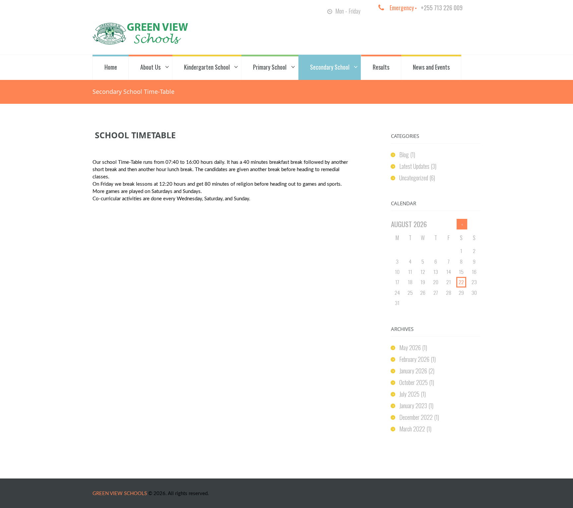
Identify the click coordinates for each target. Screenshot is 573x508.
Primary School (269, 67)
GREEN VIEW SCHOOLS (120, 493)
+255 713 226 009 (442, 7)
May (410, 347)
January (413, 370)
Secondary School (330, 67)
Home (110, 67)
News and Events (431, 67)
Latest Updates (414, 166)
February (414, 359)
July (409, 394)
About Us (150, 67)
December (416, 417)
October (413, 382)
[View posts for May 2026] (462, 224)
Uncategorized (413, 177)
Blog (404, 154)
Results (381, 67)
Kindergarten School (207, 67)
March (412, 428)
